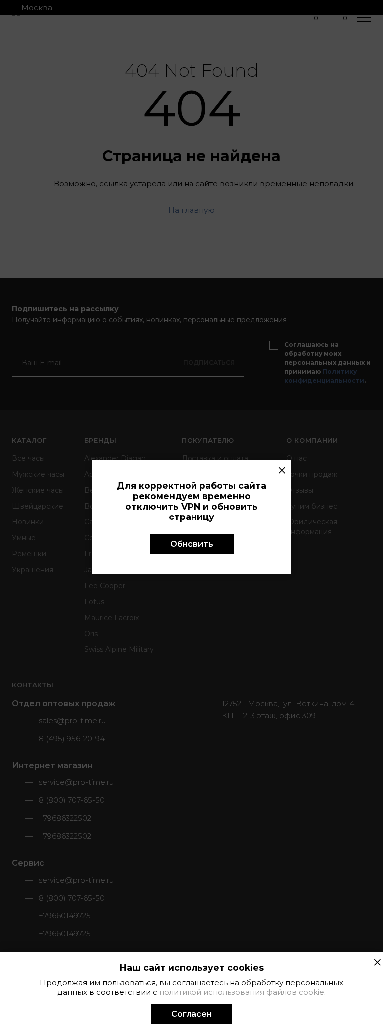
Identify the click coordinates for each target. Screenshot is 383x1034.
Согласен (191, 1014)
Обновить (191, 544)
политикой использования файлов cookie (241, 992)
